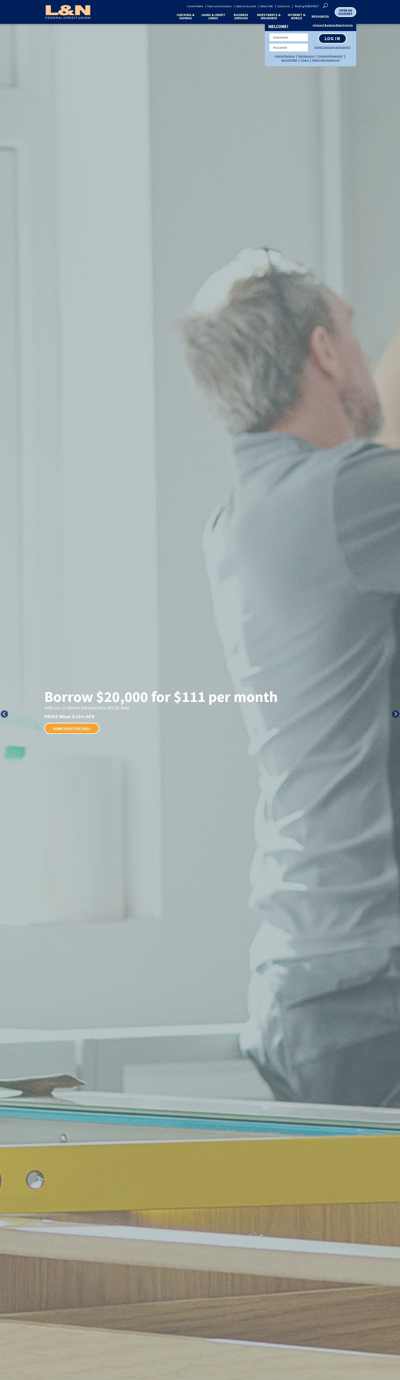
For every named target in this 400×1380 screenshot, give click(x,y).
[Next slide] (395, 714)
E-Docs (305, 60)
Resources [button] (320, 16)
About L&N (266, 6)
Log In (332, 38)
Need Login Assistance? (326, 60)
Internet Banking (285, 56)
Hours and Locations (219, 6)
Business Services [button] (241, 16)
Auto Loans (63, 734)
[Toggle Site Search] (325, 5)
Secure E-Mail (289, 60)
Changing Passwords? (330, 56)
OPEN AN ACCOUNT (345, 12)
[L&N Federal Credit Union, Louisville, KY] (67, 12)
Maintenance (306, 56)
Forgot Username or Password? (331, 47)
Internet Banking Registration (333, 25)
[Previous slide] (4, 714)
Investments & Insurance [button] (269, 16)
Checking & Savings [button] (185, 16)
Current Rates (195, 6)
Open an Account (246, 6)
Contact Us (283, 6)
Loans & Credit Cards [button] (213, 16)
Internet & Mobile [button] (296, 16)
